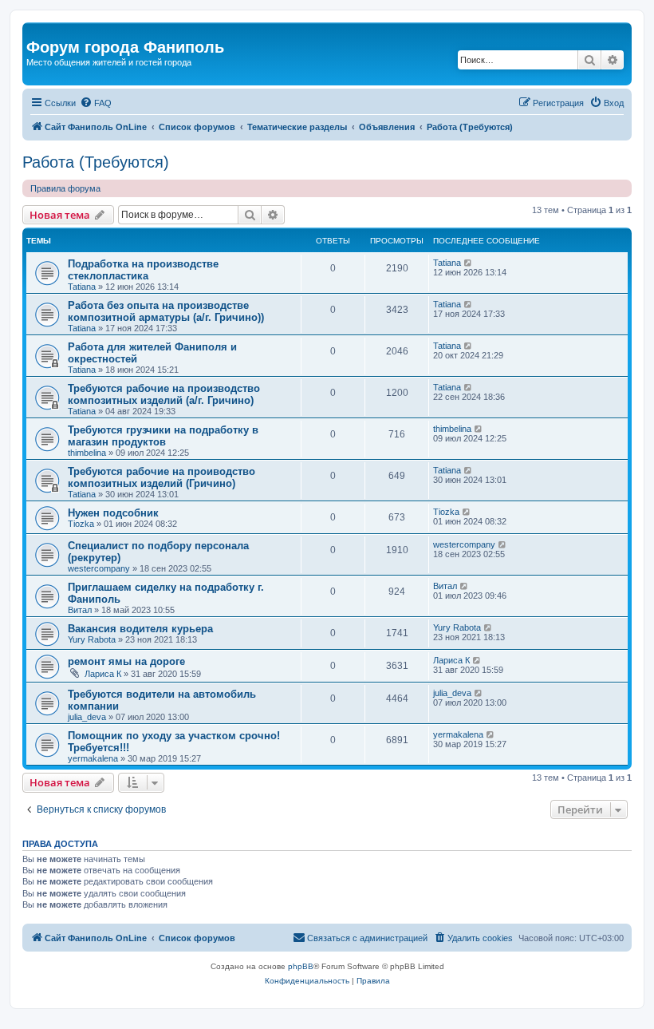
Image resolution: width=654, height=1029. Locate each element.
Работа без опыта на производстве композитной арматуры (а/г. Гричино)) (166, 311)
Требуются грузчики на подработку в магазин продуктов (163, 436)
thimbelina (87, 452)
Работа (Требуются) (95, 162)
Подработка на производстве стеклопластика (143, 270)
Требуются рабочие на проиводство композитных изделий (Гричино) (161, 477)
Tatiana (82, 286)
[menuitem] (96, 103)
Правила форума (65, 188)
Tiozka (81, 523)
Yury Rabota (92, 639)
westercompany (99, 568)
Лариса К (103, 674)
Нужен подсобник (113, 513)
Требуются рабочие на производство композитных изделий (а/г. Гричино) (164, 394)
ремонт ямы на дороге (126, 661)
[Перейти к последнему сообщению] (468, 262)
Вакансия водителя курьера (140, 629)
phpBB (300, 966)
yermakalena (93, 758)
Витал (80, 610)
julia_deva (87, 717)
